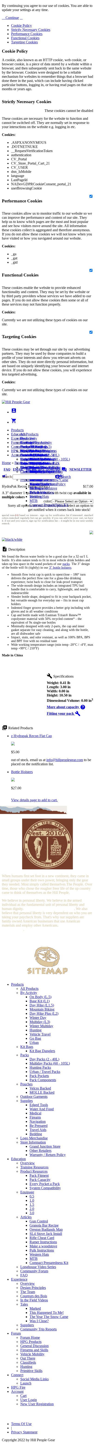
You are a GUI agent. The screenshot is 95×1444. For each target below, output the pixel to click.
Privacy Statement (24, 1432)
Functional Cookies (25, 38)
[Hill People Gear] (16, 402)
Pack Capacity (40, 1180)
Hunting (36, 1030)
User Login (28, 463)
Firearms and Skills (34, 459)
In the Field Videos (34, 1300)
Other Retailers (40, 1151)
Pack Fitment (39, 1175)
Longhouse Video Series (38, 1267)
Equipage (27, 1192)
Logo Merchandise (34, 1138)
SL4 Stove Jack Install (46, 1234)
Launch (25, 455)
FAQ (7, 469)
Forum (16, 442)
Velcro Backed (40, 1088)
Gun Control (39, 1221)
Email (18, 469)
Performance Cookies (26, 34)
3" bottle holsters (60, 567)
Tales (24, 1304)
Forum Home (30, 447)
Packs (24, 1055)
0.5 (32, 1196)
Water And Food (42, 1109)
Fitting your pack (63, 713)
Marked (35, 1308)
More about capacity (66, 707)
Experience (19, 438)
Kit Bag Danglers (42, 1051)
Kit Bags (26, 1047)
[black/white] (12, 539)
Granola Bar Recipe (44, 1225)
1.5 (32, 1205)
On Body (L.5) (40, 997)
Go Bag (35, 1038)
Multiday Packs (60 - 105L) (50, 1063)
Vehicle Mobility (32, 1354)
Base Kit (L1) (40, 1001)
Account (17, 455)
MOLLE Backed (42, 1092)
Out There (27, 1358)
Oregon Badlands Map (46, 1229)
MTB (34, 501)
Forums (56, 469)
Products (17, 430)
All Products (29, 434)
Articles (26, 1217)
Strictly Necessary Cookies (30, 30)
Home (6, 463)
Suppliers (27, 1325)
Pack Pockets (39, 1076)
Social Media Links (34, 451)
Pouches (26, 1084)
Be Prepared (39, 1126)
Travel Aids (38, 1130)
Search (65, 477)
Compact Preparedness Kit (49, 505)
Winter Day (38, 1018)
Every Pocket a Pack (45, 1184)
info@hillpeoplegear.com (64, 760)
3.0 (32, 1213)
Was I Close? (39, 484)
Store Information (33, 1142)
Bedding (36, 1134)
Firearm (35, 1117)
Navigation (38, 1121)
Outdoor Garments (34, 1097)
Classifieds (28, 472)
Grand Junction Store (45, 1146)
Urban (34, 1043)
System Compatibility (45, 1188)
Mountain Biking (42, 1009)
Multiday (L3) (40, 1022)
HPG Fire (18, 451)
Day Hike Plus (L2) (44, 1013)
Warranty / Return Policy (48, 1155)
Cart (23, 459)
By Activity (28, 993)
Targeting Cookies (24, 42)
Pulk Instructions (42, 492)
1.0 (32, 1200)
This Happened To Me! (47, 1313)
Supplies (26, 1101)
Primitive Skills (31, 1371)
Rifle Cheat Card (42, 1238)
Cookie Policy (21, 25)
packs (66, 564)
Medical (35, 1113)
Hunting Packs (40, 1067)
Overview (27, 438)
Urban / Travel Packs (45, 1072)
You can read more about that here (49, 909)
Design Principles (33, 1288)
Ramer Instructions (43, 1242)
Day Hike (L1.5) (42, 1005)
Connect (17, 447)
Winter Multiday (41, 1026)
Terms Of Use (21, 1424)
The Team (27, 1292)
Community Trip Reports (38, 472)
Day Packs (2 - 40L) (44, 1059)
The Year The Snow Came (49, 1317)
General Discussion (34, 455)
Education (18, 434)
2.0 (32, 1209)
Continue (12, 18)
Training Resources (34, 1167)
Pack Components (43, 1080)
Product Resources (34, 1171)
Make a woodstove (43, 488)
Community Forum (34, 1271)
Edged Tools (39, 1105)
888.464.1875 (35, 469)
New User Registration (37, 1404)
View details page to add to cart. (34, 800)
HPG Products (31, 1342)
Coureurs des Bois (33, 1296)
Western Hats (39, 496)
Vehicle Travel (40, 1034)
